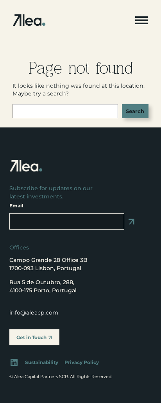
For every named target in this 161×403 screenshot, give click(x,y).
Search (135, 111)
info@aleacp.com (33, 312)
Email (16, 206)
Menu (141, 20)
